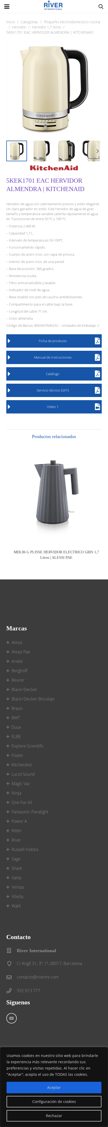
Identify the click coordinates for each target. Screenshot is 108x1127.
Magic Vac (21, 783)
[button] (7, 6)
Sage (16, 859)
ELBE (16, 736)
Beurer (18, 680)
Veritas (18, 887)
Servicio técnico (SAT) (53, 390)
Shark (17, 868)
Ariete (17, 661)
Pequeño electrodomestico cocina (72, 21)
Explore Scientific (28, 746)
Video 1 (52, 406)
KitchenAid (22, 765)
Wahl (16, 906)
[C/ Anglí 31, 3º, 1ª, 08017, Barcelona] (11, 963)
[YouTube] (11, 1018)
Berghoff (20, 671)
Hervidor (19, 27)
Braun (17, 708)
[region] (54, 1087)
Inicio (10, 21)
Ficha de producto (53, 340)
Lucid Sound (23, 774)
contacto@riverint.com (38, 977)
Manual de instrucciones (53, 357)
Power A (19, 821)
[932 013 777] (11, 990)
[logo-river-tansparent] (54, 6)
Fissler (17, 755)
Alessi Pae (21, 652)
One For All (22, 802)
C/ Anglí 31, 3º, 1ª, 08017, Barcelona (49, 963)
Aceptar (54, 1087)
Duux (16, 727)
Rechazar (54, 1115)
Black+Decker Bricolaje (33, 699)
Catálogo (53, 373)
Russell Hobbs (25, 849)
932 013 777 (28, 990)
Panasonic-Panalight (30, 812)
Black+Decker (24, 689)
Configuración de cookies (54, 1101)
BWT (16, 718)
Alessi (17, 642)
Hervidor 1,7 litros (46, 27)
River (16, 840)
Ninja (16, 793)
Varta (16, 878)
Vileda (17, 896)
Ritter (17, 830)
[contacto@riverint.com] (11, 977)
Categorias (29, 21)
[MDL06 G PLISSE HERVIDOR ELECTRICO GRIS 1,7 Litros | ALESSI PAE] (54, 495)
